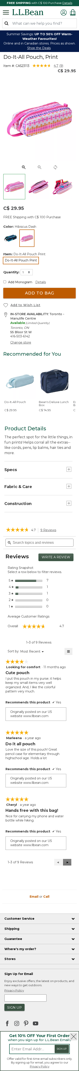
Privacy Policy (39, 1066)
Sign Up (62, 1048)
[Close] (73, 1036)
